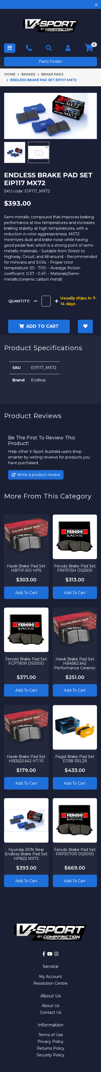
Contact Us (50, 1012)
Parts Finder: (50, 61)
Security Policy (50, 1055)
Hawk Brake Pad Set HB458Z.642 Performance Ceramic (75, 664)
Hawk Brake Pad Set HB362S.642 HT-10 (26, 759)
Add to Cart (26, 592)
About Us (50, 1005)
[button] (85, 326)
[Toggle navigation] (9, 48)
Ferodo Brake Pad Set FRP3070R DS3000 (75, 852)
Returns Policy (50, 1048)
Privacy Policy (50, 1041)
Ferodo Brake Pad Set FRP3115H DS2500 (75, 568)
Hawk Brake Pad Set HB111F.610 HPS (26, 568)
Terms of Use (50, 1034)
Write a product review (38, 474)
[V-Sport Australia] (51, 25)
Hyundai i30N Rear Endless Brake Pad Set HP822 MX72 (26, 854)
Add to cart (42, 326)
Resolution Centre (50, 983)
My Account (50, 976)
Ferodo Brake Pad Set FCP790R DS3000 (26, 661)
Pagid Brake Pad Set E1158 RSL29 (74, 759)
